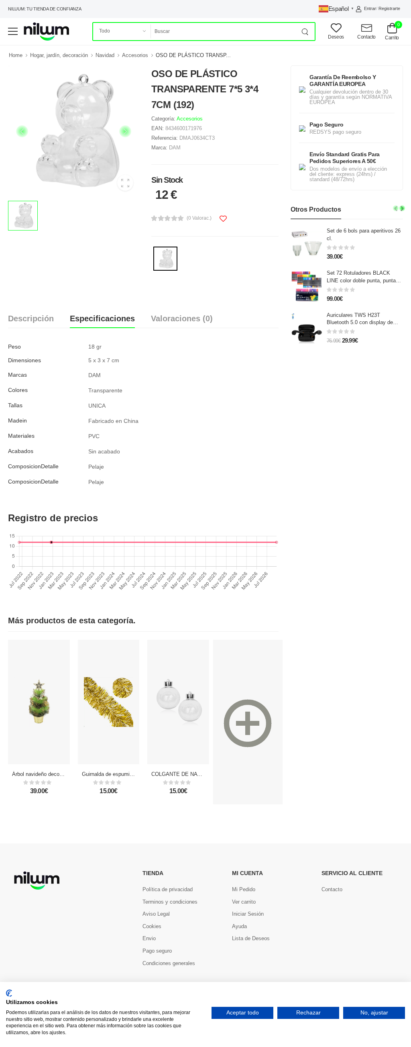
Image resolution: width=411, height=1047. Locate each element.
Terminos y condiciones (169, 902)
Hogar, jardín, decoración (59, 55)
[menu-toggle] (13, 31)
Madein (17, 420)
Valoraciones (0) (182, 318)
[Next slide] (402, 208)
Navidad (105, 55)
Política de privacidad (167, 889)
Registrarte (389, 8)
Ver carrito (244, 902)
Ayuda (239, 926)
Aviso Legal (156, 914)
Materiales (21, 436)
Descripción (31, 318)
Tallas (15, 405)
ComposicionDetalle (33, 466)
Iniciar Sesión (248, 914)
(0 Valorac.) (199, 218)
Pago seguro (157, 951)
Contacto (331, 889)
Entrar (370, 8)
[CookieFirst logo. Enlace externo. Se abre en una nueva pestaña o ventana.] (9, 993)
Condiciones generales (168, 963)
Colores (18, 390)
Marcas (17, 374)
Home (15, 55)
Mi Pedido (243, 889)
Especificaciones (102, 318)
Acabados (20, 451)
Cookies (151, 926)
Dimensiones (24, 360)
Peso (14, 346)
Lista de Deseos (251, 938)
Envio (149, 938)
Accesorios (135, 55)
